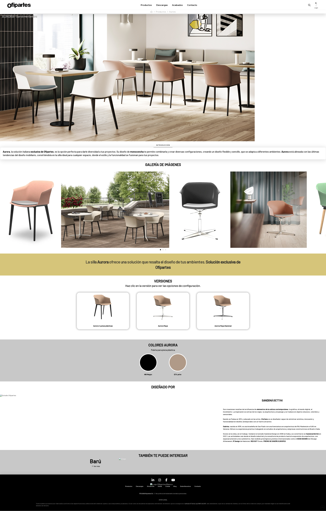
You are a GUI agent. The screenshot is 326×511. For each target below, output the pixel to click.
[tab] (163, 145)
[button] (309, 5)
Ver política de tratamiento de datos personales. (171, 493)
